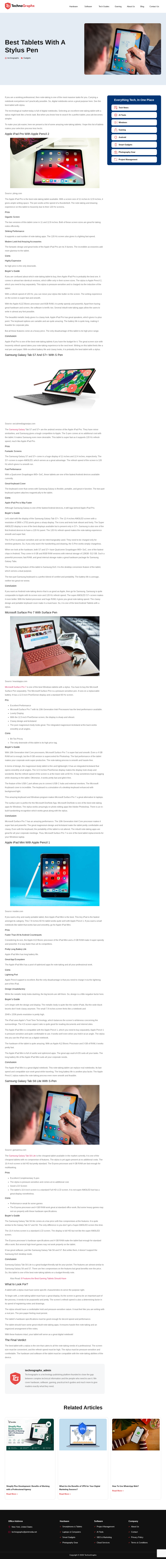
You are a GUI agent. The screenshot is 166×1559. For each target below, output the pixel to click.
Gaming (118, 6)
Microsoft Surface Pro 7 (15, 687)
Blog (142, 6)
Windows (123, 122)
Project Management (128, 159)
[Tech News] (115, 107)
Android (122, 137)
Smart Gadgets (125, 145)
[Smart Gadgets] (115, 144)
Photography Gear (127, 152)
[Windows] (115, 122)
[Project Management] (115, 159)
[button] (74, 6)
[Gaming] (115, 129)
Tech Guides (104, 6)
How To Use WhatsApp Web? (125, 1486)
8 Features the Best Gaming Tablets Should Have (43, 1278)
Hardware (73, 6)
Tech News (124, 107)
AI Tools (122, 115)
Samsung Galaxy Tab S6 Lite (22, 1156)
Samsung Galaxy (17, 429)
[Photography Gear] (115, 152)
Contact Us (154, 6)
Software (88, 6)
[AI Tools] (115, 115)
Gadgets (27, 58)
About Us (131, 6)
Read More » (12, 1494)
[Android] (115, 137)
